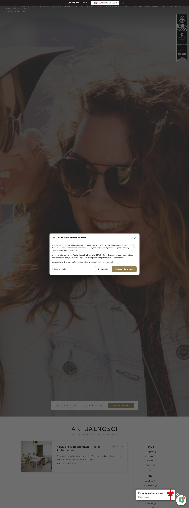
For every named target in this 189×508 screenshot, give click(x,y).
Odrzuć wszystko (59, 269)
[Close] (123, 3)
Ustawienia (103, 269)
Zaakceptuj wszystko (124, 269)
